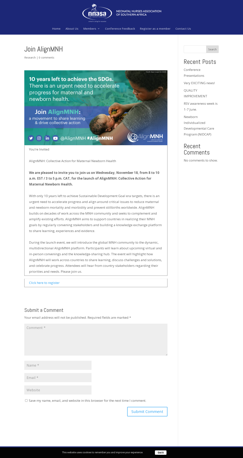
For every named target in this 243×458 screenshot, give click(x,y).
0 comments (46, 57)
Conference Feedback (120, 28)
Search (212, 49)
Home (56, 28)
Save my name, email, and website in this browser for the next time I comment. (87, 400)
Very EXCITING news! (199, 83)
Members (89, 28)
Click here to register (44, 283)
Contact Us (183, 28)
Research (30, 57)
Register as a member (155, 28)
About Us (71, 28)
